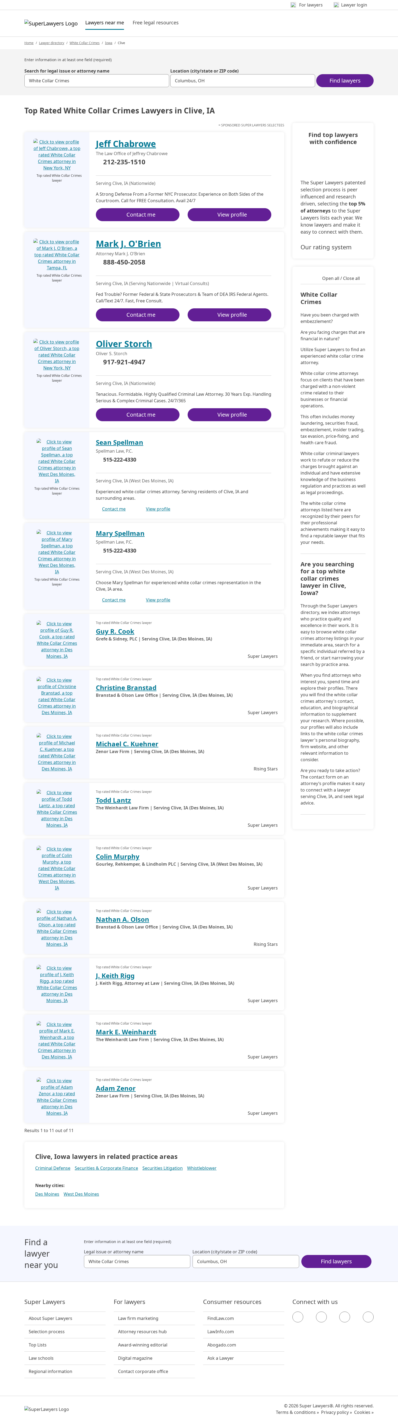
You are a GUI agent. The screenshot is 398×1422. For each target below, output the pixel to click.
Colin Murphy (117, 856)
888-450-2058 (124, 262)
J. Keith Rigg (115, 975)
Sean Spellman (119, 442)
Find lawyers (345, 80)
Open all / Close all (341, 278)
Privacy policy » (336, 1412)
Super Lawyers (44, 1302)
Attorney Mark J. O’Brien (120, 253)
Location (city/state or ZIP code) (204, 71)
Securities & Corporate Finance (106, 1168)
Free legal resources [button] (156, 22)
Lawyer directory (51, 43)
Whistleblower (202, 1168)
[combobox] (96, 80)
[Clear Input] (162, 80)
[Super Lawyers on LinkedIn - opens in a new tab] (368, 1317)
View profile (232, 214)
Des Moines (47, 1194)
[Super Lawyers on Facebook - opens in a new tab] (297, 1317)
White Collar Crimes (85, 43)
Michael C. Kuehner (127, 743)
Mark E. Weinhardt (126, 1031)
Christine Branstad (126, 687)
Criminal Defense (52, 1168)
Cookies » (364, 1412)
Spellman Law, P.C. (114, 451)
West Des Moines (81, 1194)
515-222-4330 (119, 459)
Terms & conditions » (297, 1412)
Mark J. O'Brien (128, 243)
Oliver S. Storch (111, 353)
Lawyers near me (104, 22)
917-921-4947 (124, 362)
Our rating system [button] (326, 246)
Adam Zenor (116, 1088)
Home (29, 43)
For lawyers (129, 1302)
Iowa (108, 43)
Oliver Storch (124, 343)
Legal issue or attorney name (113, 1252)
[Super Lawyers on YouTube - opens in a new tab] (344, 1317)
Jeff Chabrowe (126, 143)
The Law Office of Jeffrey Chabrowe (132, 153)
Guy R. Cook (115, 631)
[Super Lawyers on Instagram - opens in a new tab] (321, 1317)
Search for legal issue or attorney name (66, 71)
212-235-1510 (124, 162)
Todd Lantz (113, 800)
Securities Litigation (162, 1168)
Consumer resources (232, 1302)
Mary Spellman (120, 533)
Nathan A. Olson (122, 919)
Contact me (140, 214)
